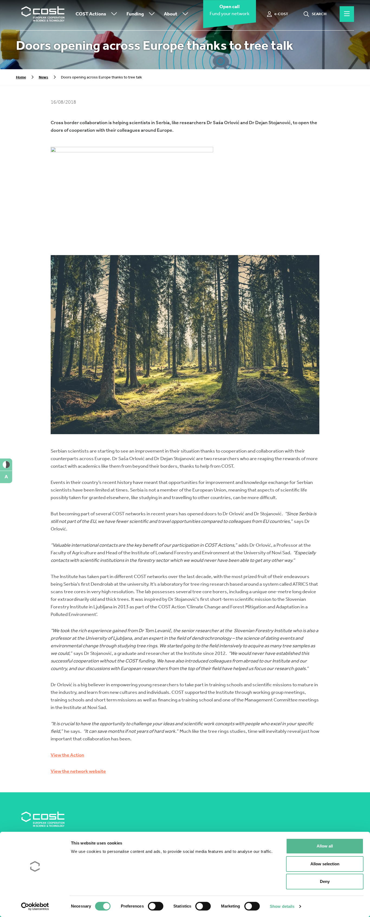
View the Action (67, 755)
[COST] (43, 14)
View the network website (78, 771)
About (170, 14)
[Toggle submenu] (113, 14)
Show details (282, 906)
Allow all (325, 846)
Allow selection (324, 864)
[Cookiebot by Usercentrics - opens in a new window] (35, 906)
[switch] (155, 906)
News (43, 77)
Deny (325, 881)
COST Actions (91, 14)
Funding (135, 14)
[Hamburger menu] (347, 14)
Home (21, 77)
